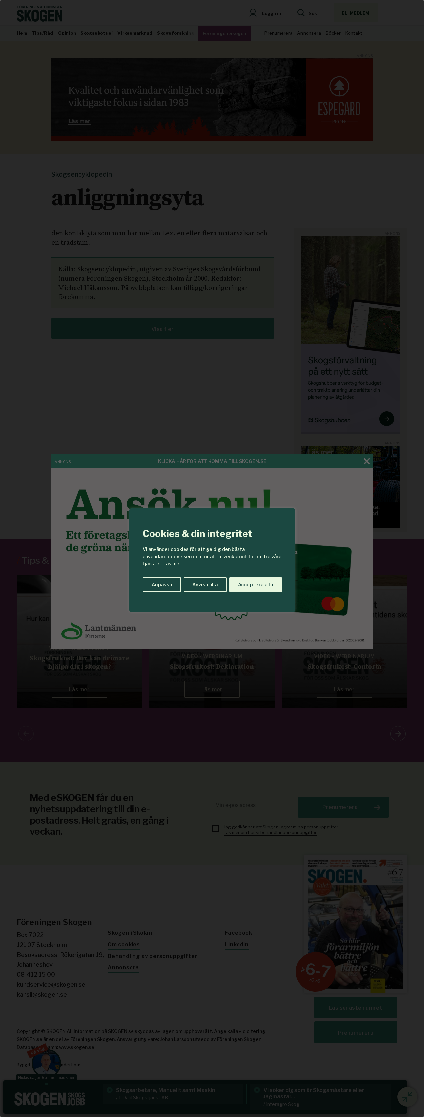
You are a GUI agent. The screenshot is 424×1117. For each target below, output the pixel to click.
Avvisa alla (205, 584)
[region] (212, 558)
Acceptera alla (255, 584)
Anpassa (162, 584)
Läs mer (172, 563)
